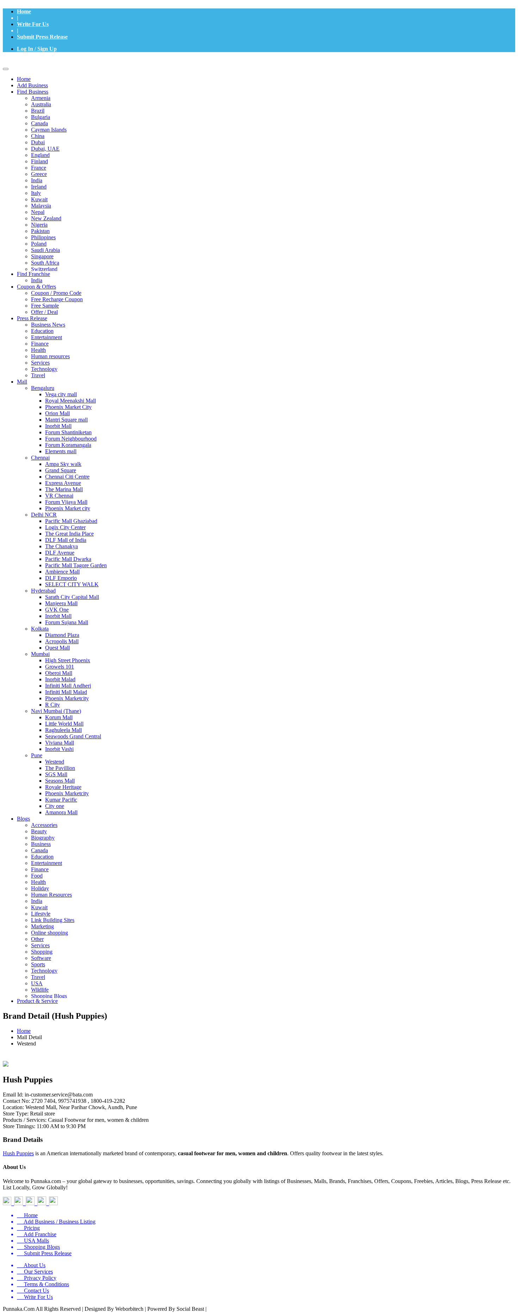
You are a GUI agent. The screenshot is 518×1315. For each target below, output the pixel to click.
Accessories (44, 825)
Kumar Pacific (61, 800)
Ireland (39, 187)
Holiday (40, 888)
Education (42, 331)
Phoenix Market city (67, 508)
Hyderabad (43, 591)
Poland (39, 244)
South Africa (45, 263)
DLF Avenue (59, 553)
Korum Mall (59, 717)
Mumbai (40, 654)
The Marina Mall (64, 489)
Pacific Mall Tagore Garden (76, 565)
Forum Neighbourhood (71, 439)
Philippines (43, 237)
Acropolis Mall (62, 641)
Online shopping (49, 933)
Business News (48, 325)
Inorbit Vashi (59, 749)
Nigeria (39, 225)
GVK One (57, 610)
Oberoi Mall (58, 673)
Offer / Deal (44, 312)
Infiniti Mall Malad (66, 692)
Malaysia (41, 206)
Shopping (42, 952)
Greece (39, 174)
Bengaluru (42, 388)
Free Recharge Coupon (57, 299)
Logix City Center (65, 527)
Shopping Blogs (49, 996)
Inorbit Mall (58, 426)
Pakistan (40, 231)
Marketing (42, 926)
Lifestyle (40, 914)
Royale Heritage (63, 787)
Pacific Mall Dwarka (68, 559)
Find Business (32, 92)
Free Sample (45, 306)
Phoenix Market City (68, 407)
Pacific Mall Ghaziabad (71, 521)
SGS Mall (56, 774)
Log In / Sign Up (37, 49)
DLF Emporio (61, 578)
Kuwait (39, 199)
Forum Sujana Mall (66, 622)
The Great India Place (69, 534)
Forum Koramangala (68, 445)
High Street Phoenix (67, 660)
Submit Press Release (42, 37)
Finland (39, 161)
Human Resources (51, 895)
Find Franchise (33, 274)
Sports (38, 964)
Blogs (23, 819)
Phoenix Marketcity (67, 698)
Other (37, 939)
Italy (36, 193)
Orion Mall (57, 413)
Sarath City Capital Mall (72, 597)
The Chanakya (61, 546)
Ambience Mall (62, 572)
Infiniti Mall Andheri (68, 686)
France (38, 168)
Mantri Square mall (66, 420)
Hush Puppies (18, 1153)
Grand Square (60, 470)
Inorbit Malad (60, 679)
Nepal (37, 212)
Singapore (42, 256)
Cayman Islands (49, 130)
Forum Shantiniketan (68, 432)
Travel (38, 375)
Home (24, 11)
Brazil (37, 111)
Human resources (50, 356)
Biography (43, 838)
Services (40, 363)
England (40, 155)
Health (38, 350)
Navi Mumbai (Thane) (56, 711)
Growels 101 (59, 667)
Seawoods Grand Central (73, 736)
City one (54, 806)
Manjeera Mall (61, 603)
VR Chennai (59, 496)
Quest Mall (57, 648)
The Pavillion (60, 768)
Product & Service (37, 1001)
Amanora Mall (61, 812)
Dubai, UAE (45, 149)
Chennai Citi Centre (67, 477)
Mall (22, 382)
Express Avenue (63, 483)
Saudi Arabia (45, 250)
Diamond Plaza (62, 635)
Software (41, 958)
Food (37, 876)
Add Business (32, 85)
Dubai (38, 142)
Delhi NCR (44, 515)
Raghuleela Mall (63, 730)
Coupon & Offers (36, 287)
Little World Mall (64, 724)
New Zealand (46, 218)
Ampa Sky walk (63, 464)
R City (52, 705)
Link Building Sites (52, 920)
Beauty (39, 831)
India (36, 180)
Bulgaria (40, 117)
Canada (39, 123)
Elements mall (60, 451)
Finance (40, 344)
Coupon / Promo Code (56, 293)
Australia (41, 104)
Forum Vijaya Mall (66, 502)
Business (41, 844)
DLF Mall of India (65, 540)
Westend (54, 762)
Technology (44, 369)
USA (37, 983)
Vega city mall (61, 394)
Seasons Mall (60, 781)
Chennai (40, 458)
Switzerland (44, 269)
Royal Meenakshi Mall (70, 401)
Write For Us (33, 24)
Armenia (40, 98)
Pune (36, 755)
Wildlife (40, 990)
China (37, 136)
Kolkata (40, 629)
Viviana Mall (59, 743)
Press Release (32, 318)
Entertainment (46, 337)
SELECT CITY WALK (72, 584)
